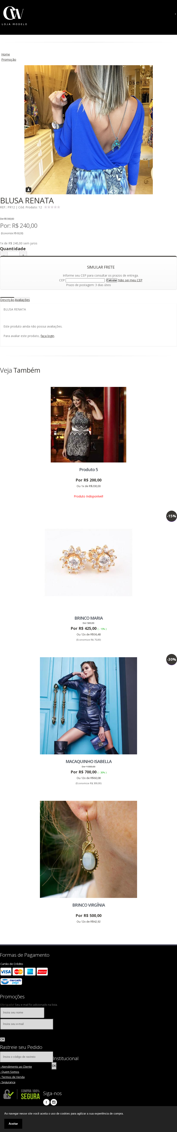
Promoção (8, 59)
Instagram (54, 1102)
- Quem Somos (9, 1072)
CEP (62, 280)
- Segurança (7, 1082)
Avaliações (22, 300)
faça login (47, 336)
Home (5, 54)
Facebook (46, 1102)
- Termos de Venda (12, 1077)
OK (2, 1039)
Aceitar (13, 1123)
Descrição (7, 300)
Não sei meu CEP (130, 280)
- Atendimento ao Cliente (16, 1067)
